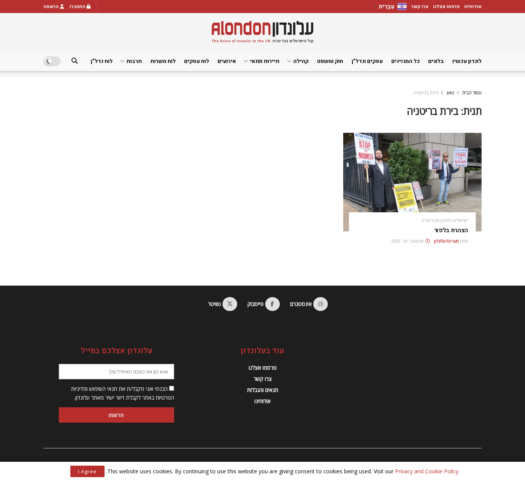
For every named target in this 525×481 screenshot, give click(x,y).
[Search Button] (74, 61)
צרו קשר (420, 6)
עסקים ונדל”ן (367, 61)
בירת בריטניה (426, 92)
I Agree (87, 471)
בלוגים (436, 61)
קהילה (301, 61)
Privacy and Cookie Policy (427, 471)
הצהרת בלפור (451, 230)
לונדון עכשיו (467, 61)
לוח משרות (163, 61)
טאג (450, 92)
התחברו (78, 6)
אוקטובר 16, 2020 (408, 241)
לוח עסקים (196, 61)
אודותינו (473, 6)
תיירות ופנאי (264, 61)
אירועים (227, 61)
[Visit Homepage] (262, 32)
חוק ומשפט (330, 61)
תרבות (134, 61)
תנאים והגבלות (262, 389)
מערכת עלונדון (446, 241)
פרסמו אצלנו (446, 6)
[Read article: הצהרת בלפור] (412, 182)
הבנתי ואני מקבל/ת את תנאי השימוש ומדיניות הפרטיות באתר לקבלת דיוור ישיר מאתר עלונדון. (122, 393)
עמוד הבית (472, 92)
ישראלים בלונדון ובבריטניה (445, 220)
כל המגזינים (405, 61)
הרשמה (51, 6)
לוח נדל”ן (102, 61)
